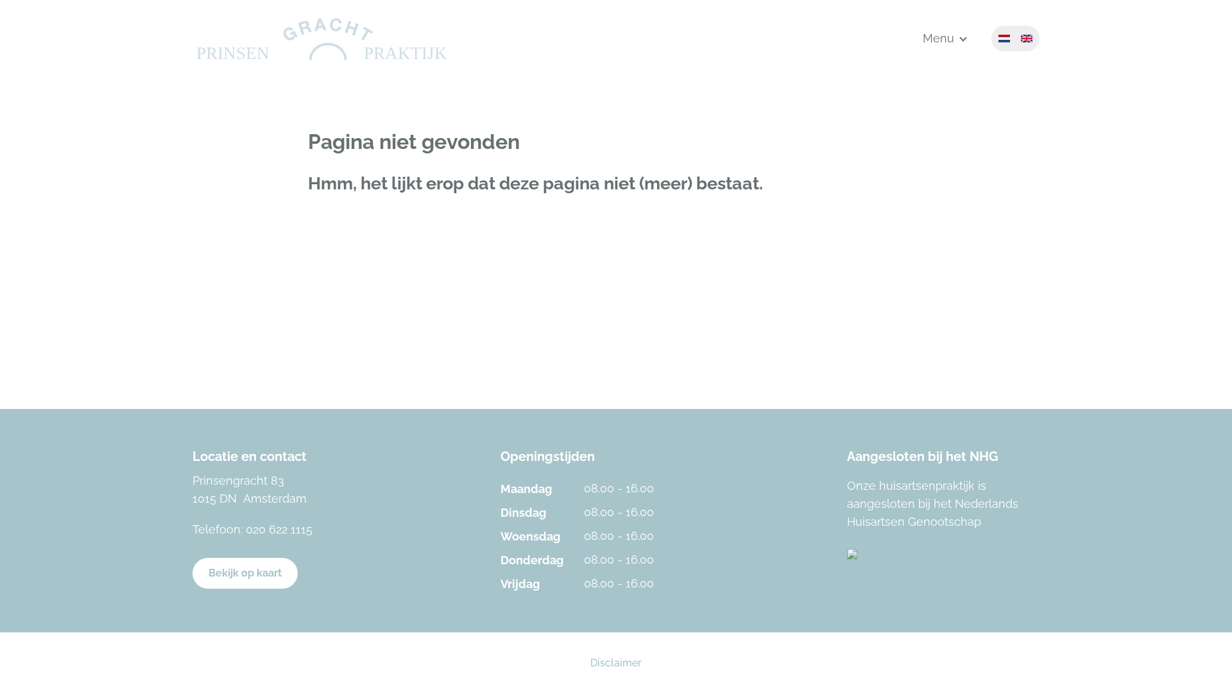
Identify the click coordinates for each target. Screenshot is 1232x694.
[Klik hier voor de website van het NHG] (943, 554)
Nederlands (1004, 38)
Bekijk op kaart (245, 573)
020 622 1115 (279, 529)
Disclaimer (616, 663)
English (1026, 38)
